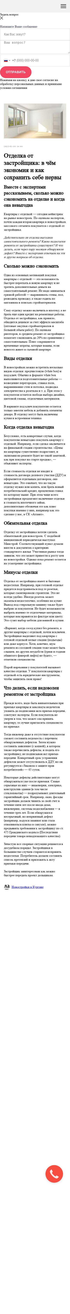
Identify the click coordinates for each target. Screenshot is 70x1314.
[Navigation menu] (63, 6)
